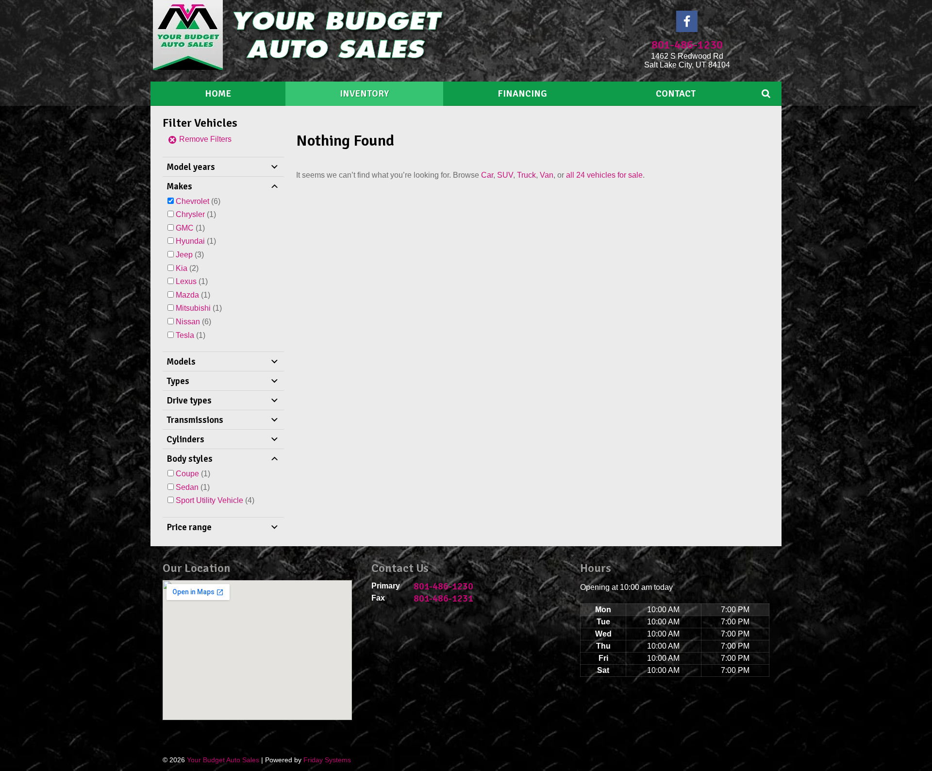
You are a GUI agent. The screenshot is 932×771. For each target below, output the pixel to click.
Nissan (188, 322)
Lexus (186, 281)
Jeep (184, 255)
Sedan (187, 487)
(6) (198, 201)
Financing (522, 94)
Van (546, 175)
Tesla (185, 335)
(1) (196, 214)
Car (487, 175)
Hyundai (190, 241)
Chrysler (190, 214)
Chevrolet (192, 201)
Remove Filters (204, 139)
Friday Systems (327, 760)
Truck (526, 175)
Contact (676, 94)
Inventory (364, 94)
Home (218, 94)
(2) (187, 268)
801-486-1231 (443, 598)
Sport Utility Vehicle (209, 500)
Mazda (187, 295)
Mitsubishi (193, 308)
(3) (190, 255)
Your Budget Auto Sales (223, 760)
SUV (505, 175)
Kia (181, 268)
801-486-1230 (687, 44)
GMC (185, 228)
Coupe (187, 473)
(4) (215, 500)
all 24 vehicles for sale (604, 175)
